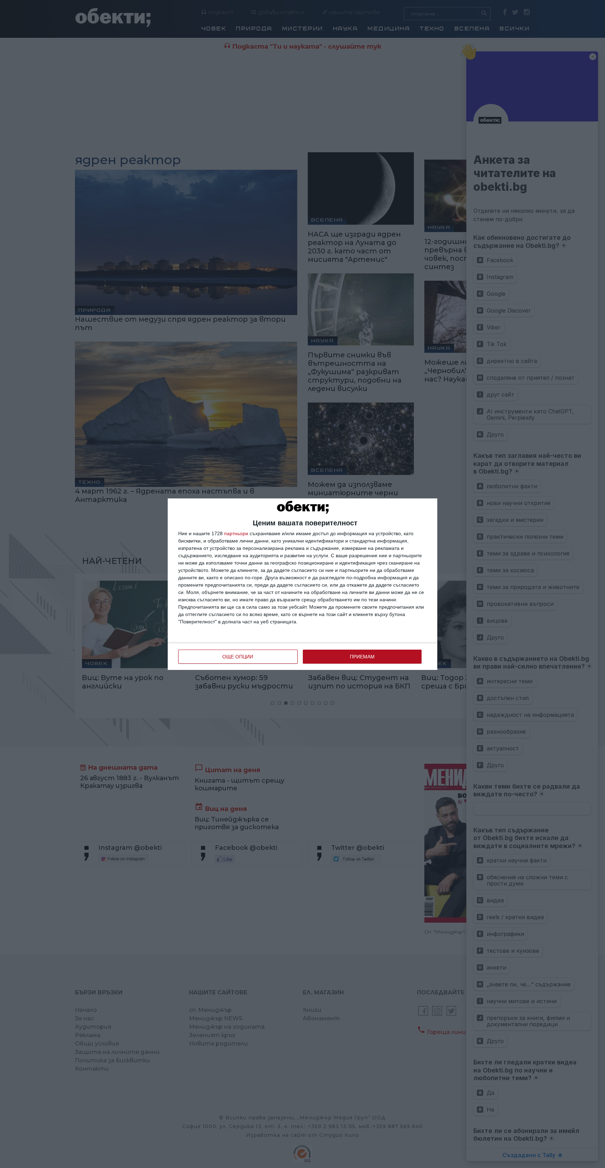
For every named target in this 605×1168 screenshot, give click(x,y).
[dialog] (302, 584)
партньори (236, 533)
